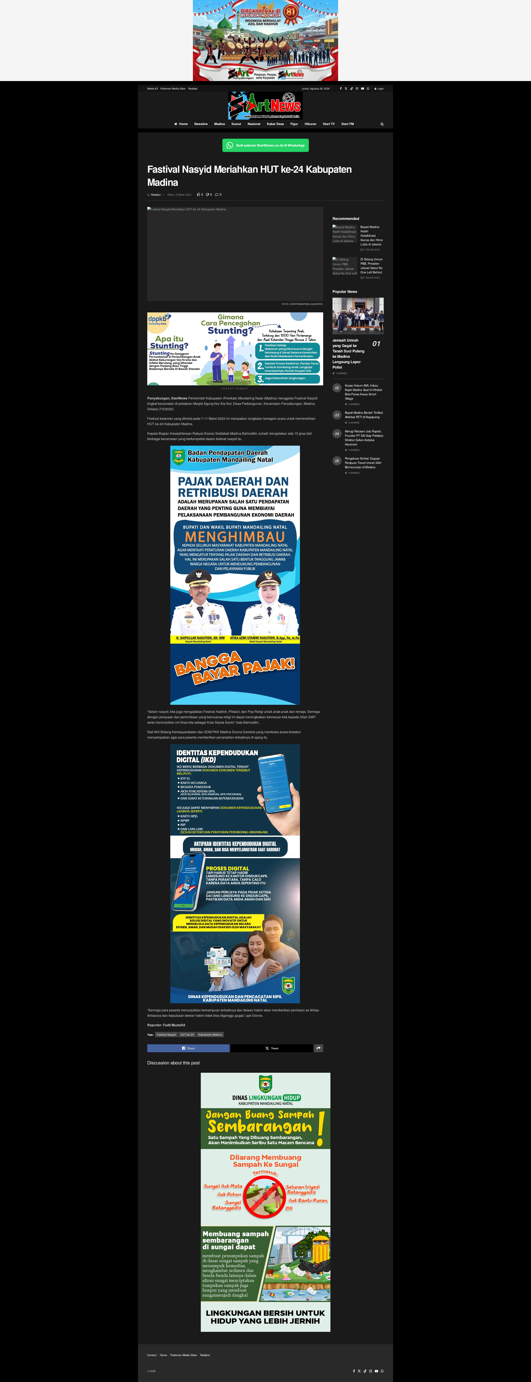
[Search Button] (382, 124)
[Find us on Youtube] (362, 88)
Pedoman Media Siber (173, 88)
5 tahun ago (371, 277)
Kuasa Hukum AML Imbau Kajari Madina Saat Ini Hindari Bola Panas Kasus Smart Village (363, 391)
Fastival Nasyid (166, 1034)
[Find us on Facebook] (341, 88)
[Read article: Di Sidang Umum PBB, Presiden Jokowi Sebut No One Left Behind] (344, 266)
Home (183, 123)
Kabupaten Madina (210, 1034)
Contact (152, 1355)
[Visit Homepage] (265, 106)
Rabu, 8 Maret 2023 (179, 195)
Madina (219, 123)
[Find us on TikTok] (351, 88)
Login (380, 88)
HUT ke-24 (187, 1034)
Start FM (347, 123)
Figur (294, 123)
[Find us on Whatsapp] (368, 88)
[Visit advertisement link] (265, 40)
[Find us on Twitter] (346, 88)
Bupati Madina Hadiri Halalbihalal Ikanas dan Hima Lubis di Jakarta (371, 235)
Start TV (329, 123)
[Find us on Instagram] (357, 88)
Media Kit (152, 88)
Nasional (254, 123)
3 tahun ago (371, 249)
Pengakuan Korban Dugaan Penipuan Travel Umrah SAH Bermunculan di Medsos (363, 462)
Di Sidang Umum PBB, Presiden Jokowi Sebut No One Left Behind (371, 265)
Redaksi (192, 88)
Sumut (236, 123)
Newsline (201, 123)
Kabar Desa (275, 123)
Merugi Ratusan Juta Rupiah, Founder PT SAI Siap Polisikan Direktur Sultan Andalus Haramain (364, 437)
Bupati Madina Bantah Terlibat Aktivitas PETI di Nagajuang (364, 414)
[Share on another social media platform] (318, 1048)
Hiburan (310, 123)
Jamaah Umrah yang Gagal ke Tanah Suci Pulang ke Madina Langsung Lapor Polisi (348, 353)
